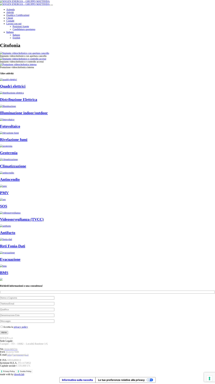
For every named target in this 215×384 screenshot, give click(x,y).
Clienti (9, 18)
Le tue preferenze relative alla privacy (121, 379)
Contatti (10, 20)
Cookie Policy (25, 371)
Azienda (10, 9)
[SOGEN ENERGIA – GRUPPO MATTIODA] (25, 4)
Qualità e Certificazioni (17, 15)
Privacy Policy (9, 371)
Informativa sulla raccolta (77, 379)
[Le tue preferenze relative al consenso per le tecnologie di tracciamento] (209, 378)
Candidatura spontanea (24, 29)
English (16, 37)
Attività (10, 12)
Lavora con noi (13, 23)
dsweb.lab (19, 374)
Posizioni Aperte (21, 26)
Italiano (10, 32)
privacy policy (21, 327)
